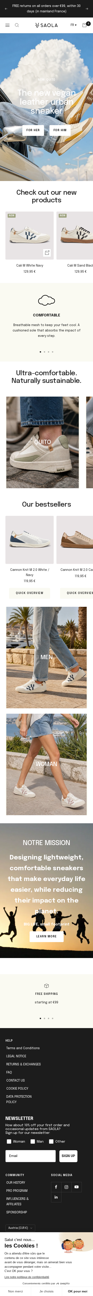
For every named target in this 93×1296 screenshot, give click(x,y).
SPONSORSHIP (16, 1212)
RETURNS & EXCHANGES (23, 1064)
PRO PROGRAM (17, 1190)
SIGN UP (68, 1156)
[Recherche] (17, 25)
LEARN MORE (46, 936)
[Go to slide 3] (48, 352)
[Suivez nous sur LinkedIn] (56, 1197)
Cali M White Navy (29, 265)
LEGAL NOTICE (16, 1056)
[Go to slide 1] (40, 352)
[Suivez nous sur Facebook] (56, 1187)
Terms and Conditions (23, 1048)
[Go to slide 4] (52, 352)
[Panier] (84, 25)
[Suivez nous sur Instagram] (66, 1187)
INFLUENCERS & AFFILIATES (17, 1201)
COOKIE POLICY (17, 1088)
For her (33, 130)
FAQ (9, 1072)
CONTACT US (15, 1080)
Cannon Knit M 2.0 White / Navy (29, 572)
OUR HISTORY (15, 1182)
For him (60, 130)
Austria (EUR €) (18, 1228)
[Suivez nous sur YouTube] (76, 1187)
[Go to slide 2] (44, 352)
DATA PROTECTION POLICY (19, 1099)
